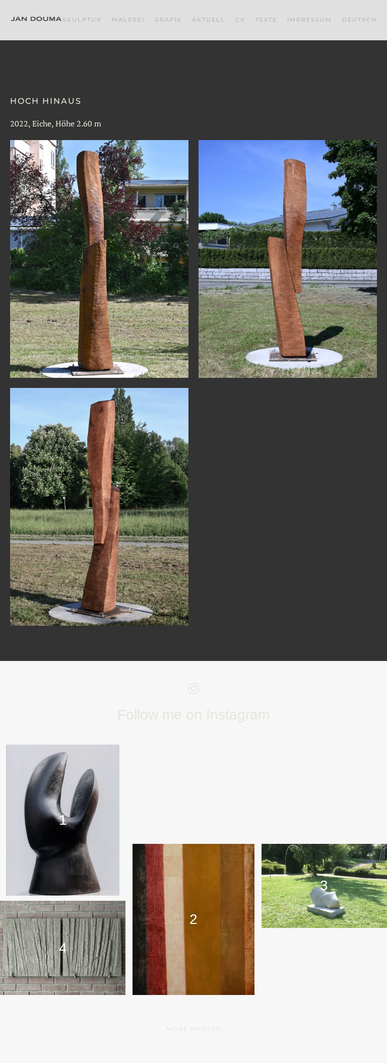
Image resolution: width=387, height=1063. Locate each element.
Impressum (309, 19)
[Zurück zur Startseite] (36, 20)
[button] (359, 20)
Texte (266, 19)
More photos (193, 1028)
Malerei (128, 19)
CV (240, 19)
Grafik (168, 19)
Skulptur (82, 19)
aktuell (208, 19)
